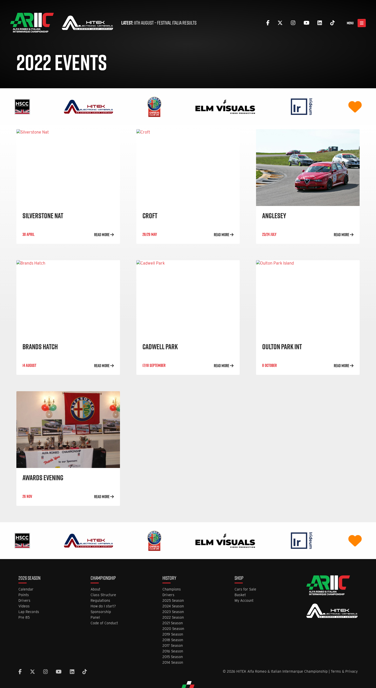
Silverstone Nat (43, 216)
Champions (171, 589)
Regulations (100, 601)
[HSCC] (22, 106)
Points (23, 595)
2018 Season (172, 640)
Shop (239, 578)
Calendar (26, 589)
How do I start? (103, 606)
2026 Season (29, 578)
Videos (24, 606)
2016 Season (172, 651)
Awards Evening (43, 478)
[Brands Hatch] (68, 298)
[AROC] (154, 106)
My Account (244, 601)
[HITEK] (88, 106)
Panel (95, 617)
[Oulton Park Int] (308, 298)
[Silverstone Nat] (68, 167)
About (95, 589)
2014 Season (172, 662)
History (169, 578)
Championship (103, 578)
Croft (149, 216)
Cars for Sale (245, 589)
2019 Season (172, 634)
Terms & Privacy (344, 671)
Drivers (24, 601)
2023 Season (173, 612)
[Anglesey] (308, 167)
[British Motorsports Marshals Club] (355, 106)
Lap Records (28, 612)
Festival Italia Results (176, 22)
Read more (102, 234)
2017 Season (172, 646)
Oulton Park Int (282, 347)
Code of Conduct (104, 623)
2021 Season (172, 623)
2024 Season (173, 606)
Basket (240, 595)
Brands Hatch (40, 347)
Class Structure (103, 595)
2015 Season (172, 657)
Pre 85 (24, 617)
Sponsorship (101, 612)
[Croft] (188, 167)
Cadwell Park (160, 347)
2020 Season (173, 629)
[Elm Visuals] (225, 106)
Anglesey (274, 216)
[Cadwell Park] (188, 298)
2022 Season (173, 617)
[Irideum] (302, 106)
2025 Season (173, 601)
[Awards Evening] (68, 429)
